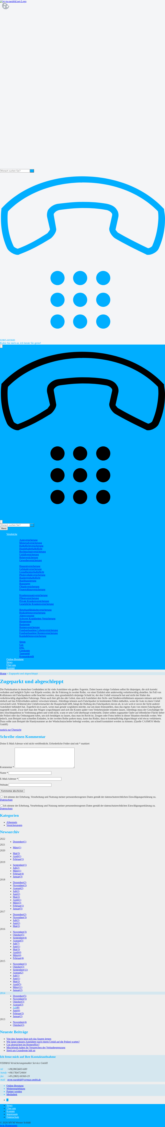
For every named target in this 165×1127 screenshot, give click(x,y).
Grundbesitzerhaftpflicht (31, 572)
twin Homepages (8, 1125)
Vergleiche (11, 534)
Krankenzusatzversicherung (33, 595)
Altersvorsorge (26, 615)
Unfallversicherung (29, 554)
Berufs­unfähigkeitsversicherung (35, 609)
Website (4, 784)
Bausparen (24, 583)
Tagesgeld (24, 653)
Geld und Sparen (21, 639)
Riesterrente (25, 621)
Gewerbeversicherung (30, 560)
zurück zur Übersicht (10, 729)
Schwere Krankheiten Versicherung (37, 618)
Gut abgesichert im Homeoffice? (22, 1044)
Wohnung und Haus (23, 563)
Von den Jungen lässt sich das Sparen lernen (28, 1038)
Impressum (12, 1114)
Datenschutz (6, 799)
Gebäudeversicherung (30, 569)
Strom (22, 641)
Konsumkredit (26, 656)
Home (3, 673)
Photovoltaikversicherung (32, 575)
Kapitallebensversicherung (32, 636)
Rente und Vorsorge (23, 607)
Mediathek (11, 1094)
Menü (3, 528)
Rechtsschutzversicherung (32, 551)
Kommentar (7, 767)
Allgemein (11, 822)
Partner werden (14, 1091)
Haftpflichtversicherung (31, 545)
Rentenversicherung (29, 627)
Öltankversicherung (29, 586)
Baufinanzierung (27, 580)
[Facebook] (7, 1100)
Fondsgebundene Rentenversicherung (38, 633)
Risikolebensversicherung (32, 612)
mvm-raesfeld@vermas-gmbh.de (24, 1079)
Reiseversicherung (28, 557)
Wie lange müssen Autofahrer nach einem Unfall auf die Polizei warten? (43, 1041)
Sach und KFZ (20, 537)
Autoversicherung (28, 540)
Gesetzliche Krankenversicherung (36, 604)
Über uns (11, 665)
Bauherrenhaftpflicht (29, 577)
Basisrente (24, 624)
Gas (21, 644)
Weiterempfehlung (15, 1088)
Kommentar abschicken (12, 791)
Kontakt (10, 668)
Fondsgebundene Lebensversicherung (38, 630)
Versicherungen (14, 825)
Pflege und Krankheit (24, 592)
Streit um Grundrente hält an (20, 1050)
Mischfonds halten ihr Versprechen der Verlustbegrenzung (35, 1047)
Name (4, 772)
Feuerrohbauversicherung (32, 589)
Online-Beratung (15, 659)
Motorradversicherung (30, 543)
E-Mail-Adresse (9, 778)
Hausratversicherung (29, 566)
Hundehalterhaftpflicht (30, 548)
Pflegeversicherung (29, 598)
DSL (21, 647)
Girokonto (24, 650)
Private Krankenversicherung (34, 601)
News (9, 662)
